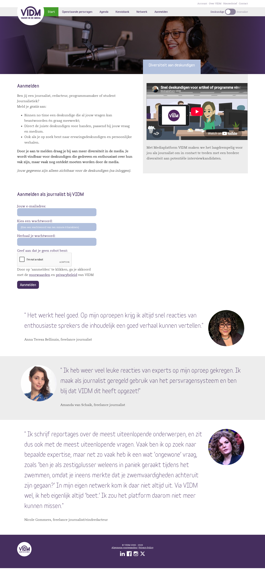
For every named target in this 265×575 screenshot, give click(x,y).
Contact (243, 3)
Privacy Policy (146, 547)
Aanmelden (161, 11)
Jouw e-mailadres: (31, 206)
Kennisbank (122, 11)
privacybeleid (66, 275)
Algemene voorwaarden (124, 547)
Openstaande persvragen (77, 11)
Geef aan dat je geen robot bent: (42, 250)
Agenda (104, 11)
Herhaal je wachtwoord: (36, 235)
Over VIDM (215, 3)
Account (202, 3)
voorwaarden (39, 275)
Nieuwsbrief (230, 3)
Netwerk (141, 11)
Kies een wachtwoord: (34, 221)
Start (51, 11)
